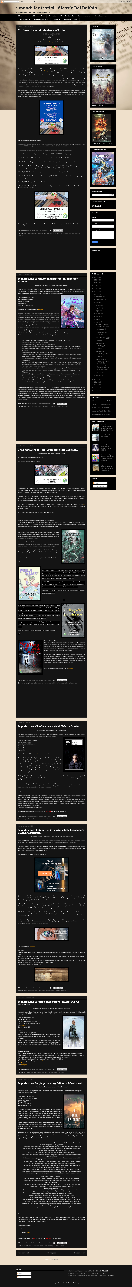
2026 (96, 277)
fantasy (40, 406)
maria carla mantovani (51, 1072)
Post (96, 483)
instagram (41, 233)
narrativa (46, 819)
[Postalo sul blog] (56, 230)
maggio (98, 316)
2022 (96, 288)
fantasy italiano (33, 683)
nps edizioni (58, 233)
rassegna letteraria (68, 233)
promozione (42, 990)
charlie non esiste (38, 819)
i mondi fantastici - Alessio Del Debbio (56, 7)
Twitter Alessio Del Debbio (100, 408)
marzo (98, 322)
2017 (96, 385)
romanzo (61, 819)
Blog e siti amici (70, 19)
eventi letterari (32, 233)
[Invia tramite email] (54, 230)
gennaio (99, 375)
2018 (96, 382)
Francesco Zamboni (49, 406)
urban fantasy (73, 683)
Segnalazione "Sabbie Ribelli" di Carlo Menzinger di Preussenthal (107, 467)
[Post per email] (50, 230)
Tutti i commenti (99, 486)
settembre (99, 305)
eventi (26, 233)
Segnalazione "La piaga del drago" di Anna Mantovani (50, 1083)
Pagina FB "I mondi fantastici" (101, 404)
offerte (59, 683)
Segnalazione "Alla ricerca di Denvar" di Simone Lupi (83, 1273)
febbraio (99, 373)
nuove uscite (54, 819)
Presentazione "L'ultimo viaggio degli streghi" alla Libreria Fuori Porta (107, 427)
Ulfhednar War (38, 16)
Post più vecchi (79, 1253)
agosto (98, 308)
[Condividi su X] (58, 230)
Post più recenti (23, 1253)
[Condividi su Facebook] (60, 230)
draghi (26, 990)
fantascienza (28, 1072)
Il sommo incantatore (62, 406)
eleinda (30, 990)
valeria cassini (68, 819)
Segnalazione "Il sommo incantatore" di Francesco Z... (101, 331)
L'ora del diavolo (67, 16)
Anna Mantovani (29, 1246)
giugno (98, 313)
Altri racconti (24, 19)
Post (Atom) (54, 1259)
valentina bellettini (60, 990)
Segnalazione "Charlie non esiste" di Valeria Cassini (49, 726)
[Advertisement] (51, 253)
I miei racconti (101, 16)
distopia (36, 1246)
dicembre (99, 296)
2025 (96, 280)
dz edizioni (34, 406)
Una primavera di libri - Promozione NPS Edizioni (48, 449)
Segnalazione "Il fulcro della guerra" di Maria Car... (103, 361)
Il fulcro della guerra (38, 1072)
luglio (98, 311)
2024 (96, 283)
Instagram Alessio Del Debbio (101, 411)
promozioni (65, 683)
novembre (99, 299)
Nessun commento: (45, 403)
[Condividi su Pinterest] (62, 230)
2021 (96, 291)
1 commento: (43, 230)
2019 (96, 379)
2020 (96, 294)
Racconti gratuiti (41, 19)
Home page (22, 16)
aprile (98, 319)
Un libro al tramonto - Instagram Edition (42, 30)
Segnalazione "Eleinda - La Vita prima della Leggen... (102, 354)
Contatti (56, 19)
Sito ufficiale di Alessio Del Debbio (103, 401)
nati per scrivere (49, 233)
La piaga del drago (53, 1246)
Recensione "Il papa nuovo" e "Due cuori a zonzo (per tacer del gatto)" (107, 457)
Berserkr (52, 16)
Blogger (77, 1283)
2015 (96, 390)
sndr (65, 1283)
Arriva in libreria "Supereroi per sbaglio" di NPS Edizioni (106, 447)
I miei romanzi (84, 16)
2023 (96, 285)
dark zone (27, 406)
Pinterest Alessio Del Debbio (101, 414)
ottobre (98, 302)
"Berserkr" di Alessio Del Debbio (107, 435)
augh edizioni (28, 819)
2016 (96, 387)
